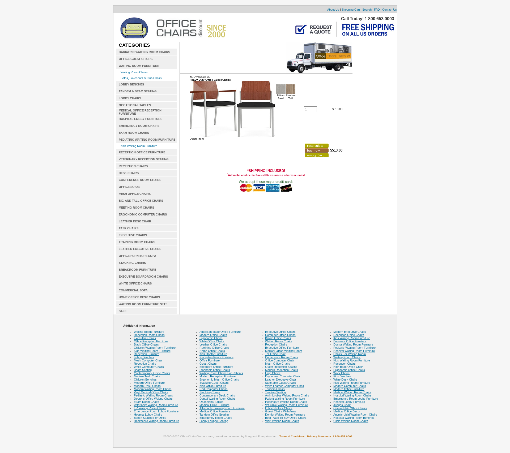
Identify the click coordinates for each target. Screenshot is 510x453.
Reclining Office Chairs (214, 347)
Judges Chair (342, 405)
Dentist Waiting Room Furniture (285, 414)
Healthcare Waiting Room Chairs (286, 401)
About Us (333, 9)
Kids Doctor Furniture (213, 354)
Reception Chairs (145, 363)
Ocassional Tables (211, 401)
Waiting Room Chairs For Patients (221, 373)
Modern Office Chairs (213, 334)
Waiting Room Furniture (149, 331)
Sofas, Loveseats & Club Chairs (141, 78)
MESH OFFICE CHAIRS (135, 193)
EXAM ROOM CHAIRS (134, 132)
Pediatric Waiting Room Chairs (153, 395)
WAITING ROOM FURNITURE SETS (143, 304)
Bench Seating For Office (150, 417)
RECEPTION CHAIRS (133, 166)
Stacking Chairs (209, 392)
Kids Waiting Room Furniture (139, 146)
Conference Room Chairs (281, 357)
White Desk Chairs (345, 379)
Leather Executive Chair (280, 379)
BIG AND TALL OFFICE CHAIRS (141, 200)
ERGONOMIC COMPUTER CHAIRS (143, 214)
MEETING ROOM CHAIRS (136, 207)
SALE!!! (124, 311)
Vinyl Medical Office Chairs (151, 392)
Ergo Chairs (272, 373)
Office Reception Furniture (151, 341)
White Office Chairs (211, 341)
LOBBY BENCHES (131, 84)
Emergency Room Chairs (215, 417)
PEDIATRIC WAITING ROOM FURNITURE (147, 139)
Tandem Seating (275, 392)
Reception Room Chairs (149, 334)
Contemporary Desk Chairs (217, 395)
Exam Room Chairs (146, 401)
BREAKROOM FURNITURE (137, 269)
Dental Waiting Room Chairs (217, 398)
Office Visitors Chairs (278, 408)
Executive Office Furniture (216, 366)
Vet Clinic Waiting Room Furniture (286, 405)
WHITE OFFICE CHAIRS (135, 283)
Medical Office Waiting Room (283, 350)
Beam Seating (143, 370)
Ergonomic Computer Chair (282, 376)
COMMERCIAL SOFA (133, 290)
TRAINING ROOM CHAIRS (137, 242)
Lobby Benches (144, 357)
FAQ (377, 9)
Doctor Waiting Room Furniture (353, 344)
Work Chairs (341, 373)
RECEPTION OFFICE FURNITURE (142, 152)
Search (367, 9)
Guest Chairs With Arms (280, 411)
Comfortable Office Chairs (350, 408)
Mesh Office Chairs (277, 363)
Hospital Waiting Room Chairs (352, 395)
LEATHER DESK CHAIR (135, 221)
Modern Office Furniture (149, 382)
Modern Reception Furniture (217, 376)
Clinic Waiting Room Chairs (350, 420)
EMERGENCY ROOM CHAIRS (139, 125)
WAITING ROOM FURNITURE (139, 65)
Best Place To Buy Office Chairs (286, 417)
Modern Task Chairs (147, 376)
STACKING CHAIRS (132, 262)
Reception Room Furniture (216, 357)
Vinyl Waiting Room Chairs (282, 420)
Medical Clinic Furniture (214, 405)
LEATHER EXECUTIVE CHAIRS (140, 249)
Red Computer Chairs (213, 389)
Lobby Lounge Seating (213, 420)
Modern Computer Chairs (349, 385)
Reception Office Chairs (348, 334)
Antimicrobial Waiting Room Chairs (287, 395)
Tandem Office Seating (214, 414)
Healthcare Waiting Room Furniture (156, 420)
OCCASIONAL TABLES (135, 105)
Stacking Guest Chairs (214, 382)
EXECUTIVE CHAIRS (133, 235)
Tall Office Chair (275, 354)
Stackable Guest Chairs (280, 382)
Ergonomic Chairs (211, 338)
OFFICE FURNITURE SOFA (137, 255)
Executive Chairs (145, 338)
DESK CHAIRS (129, 173)
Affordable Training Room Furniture (222, 408)
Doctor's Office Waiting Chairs (153, 398)
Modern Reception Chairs (281, 370)
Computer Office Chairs (280, 334)
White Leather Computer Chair (284, 385)
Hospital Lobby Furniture (349, 401)
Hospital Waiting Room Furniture (354, 350)
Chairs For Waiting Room (349, 354)
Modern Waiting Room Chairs (153, 389)
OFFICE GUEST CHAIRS (135, 59)
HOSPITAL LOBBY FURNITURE (140, 118)
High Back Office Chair (348, 366)
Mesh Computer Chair (148, 360)
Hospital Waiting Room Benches (354, 417)
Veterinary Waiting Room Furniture (156, 405)
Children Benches (145, 379)
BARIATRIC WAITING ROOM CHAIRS (144, 52)
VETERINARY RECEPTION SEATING (144, 159)
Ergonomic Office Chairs (349, 370)
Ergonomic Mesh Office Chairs (219, 379)
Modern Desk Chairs (147, 385)
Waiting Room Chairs (134, 72)
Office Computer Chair (279, 360)
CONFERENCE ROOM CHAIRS (140, 180)
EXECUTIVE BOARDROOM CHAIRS (143, 276)
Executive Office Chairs (280, 331)
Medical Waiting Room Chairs (352, 392)
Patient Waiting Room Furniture (285, 398)
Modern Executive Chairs (349, 331)
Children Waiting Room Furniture (155, 347)
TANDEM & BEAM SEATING (138, 91)
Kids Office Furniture (212, 385)
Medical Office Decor (346, 411)
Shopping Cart (351, 9)
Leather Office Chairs (213, 344)
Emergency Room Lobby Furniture (156, 411)
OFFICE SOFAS (129, 186)
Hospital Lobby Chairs (148, 414)
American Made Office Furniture (220, 331)
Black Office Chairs (146, 344)
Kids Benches (342, 376)
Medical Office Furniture (214, 411)
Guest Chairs (208, 363)
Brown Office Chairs (278, 338)
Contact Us (389, 9)
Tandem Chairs (275, 389)
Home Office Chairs (212, 350)
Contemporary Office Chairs (152, 373)
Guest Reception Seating (281, 366)
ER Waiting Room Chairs (150, 408)
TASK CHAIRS (128, 228)
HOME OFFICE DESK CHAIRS (139, 297)
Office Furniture (209, 360)
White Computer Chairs (149, 366)
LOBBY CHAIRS (130, 98)
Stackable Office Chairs (214, 370)
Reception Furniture (146, 354)
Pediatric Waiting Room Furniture (354, 347)
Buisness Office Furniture (349, 341)
